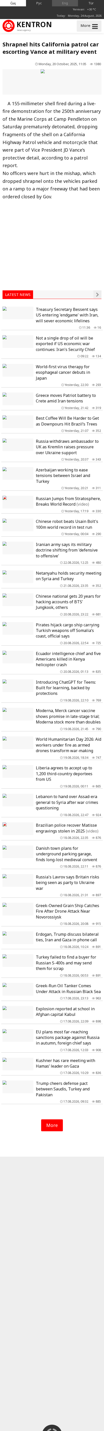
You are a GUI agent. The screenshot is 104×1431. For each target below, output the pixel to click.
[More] (97, 294)
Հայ (13, 3)
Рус (39, 3)
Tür (91, 3)
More (52, 1125)
